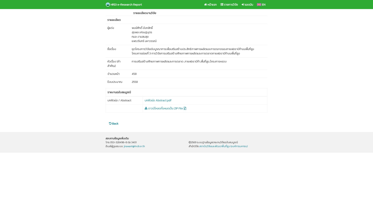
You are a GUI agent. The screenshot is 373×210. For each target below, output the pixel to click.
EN (264, 4)
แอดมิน (249, 4)
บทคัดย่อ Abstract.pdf (158, 100)
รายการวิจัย (231, 4)
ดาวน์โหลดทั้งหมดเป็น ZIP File (165, 108)
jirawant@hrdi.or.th (134, 146)
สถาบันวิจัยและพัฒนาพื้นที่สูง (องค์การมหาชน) (223, 146)
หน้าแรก (212, 4)
